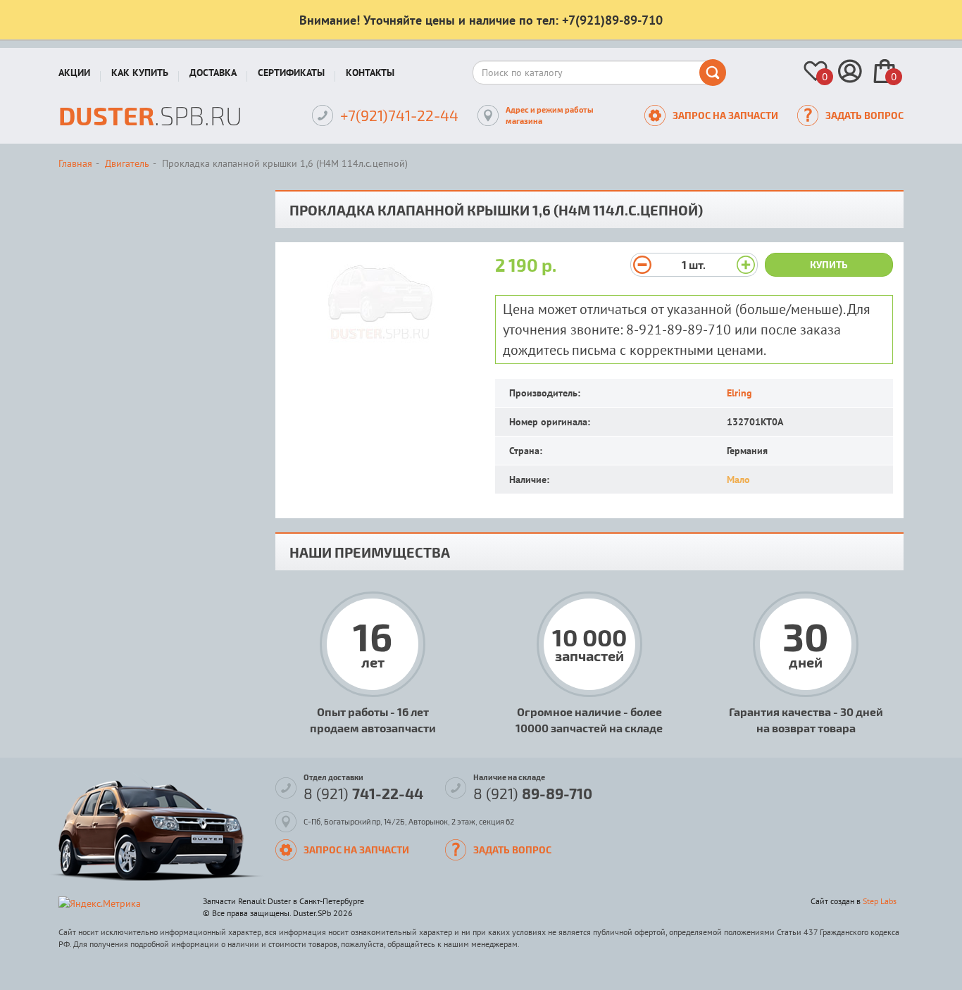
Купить (829, 264)
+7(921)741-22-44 (399, 115)
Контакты (370, 72)
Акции (74, 72)
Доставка (213, 72)
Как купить (139, 72)
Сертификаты (291, 72)
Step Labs (880, 901)
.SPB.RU (150, 115)
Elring (739, 393)
